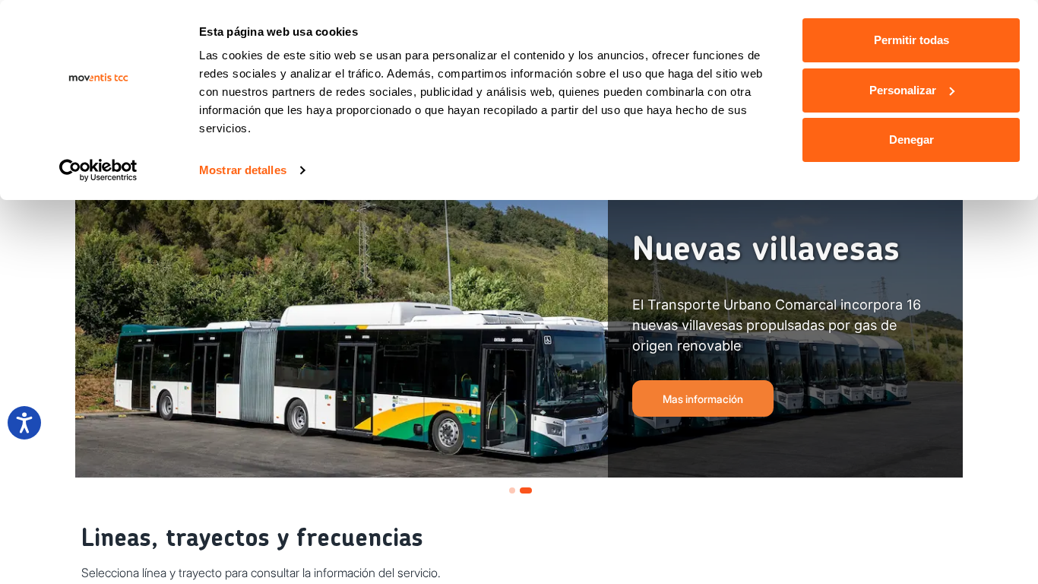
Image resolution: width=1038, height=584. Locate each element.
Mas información (703, 398)
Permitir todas (911, 39)
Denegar (911, 139)
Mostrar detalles (242, 169)
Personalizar (902, 90)
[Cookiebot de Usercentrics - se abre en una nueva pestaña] (98, 170)
